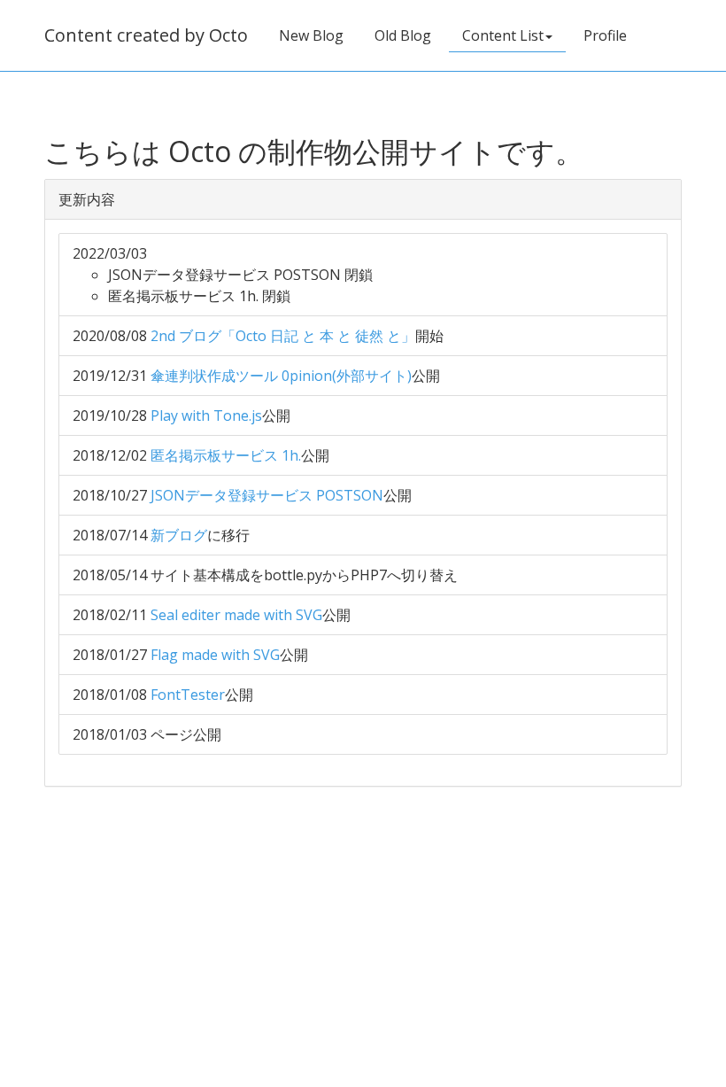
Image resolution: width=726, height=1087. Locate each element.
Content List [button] (503, 35)
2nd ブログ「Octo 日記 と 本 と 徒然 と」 (283, 336)
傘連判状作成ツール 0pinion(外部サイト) (281, 375)
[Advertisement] (363, 932)
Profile (605, 35)
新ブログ (179, 535)
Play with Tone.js (206, 415)
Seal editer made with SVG (236, 615)
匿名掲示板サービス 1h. (226, 455)
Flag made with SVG (215, 654)
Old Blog (403, 35)
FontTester (188, 694)
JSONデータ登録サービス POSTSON (267, 495)
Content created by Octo (146, 35)
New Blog (311, 35)
